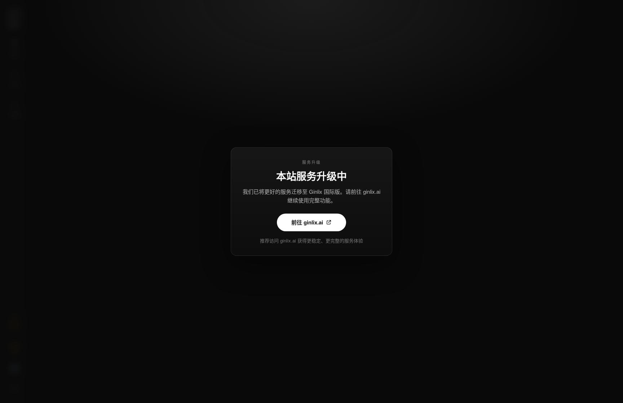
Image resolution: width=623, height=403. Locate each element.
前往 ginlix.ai (307, 222)
